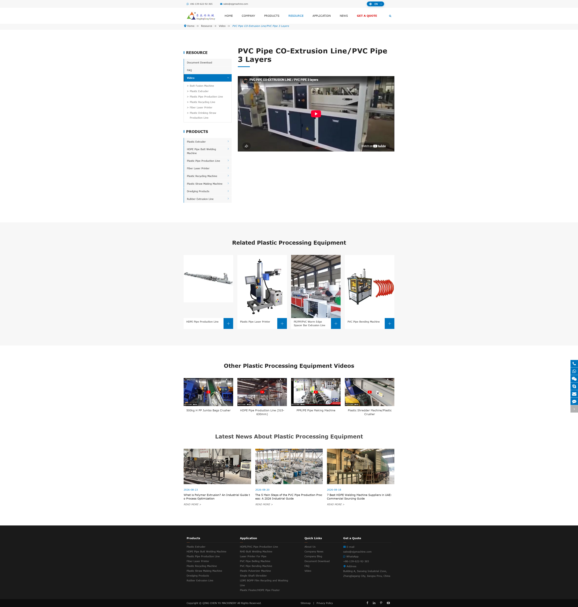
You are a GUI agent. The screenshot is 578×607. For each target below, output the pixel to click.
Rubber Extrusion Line (200, 199)
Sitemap (306, 603)
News (344, 15)
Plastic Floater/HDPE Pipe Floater (260, 590)
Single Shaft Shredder (253, 575)
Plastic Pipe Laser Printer (262, 322)
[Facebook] (367, 602)
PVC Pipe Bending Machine (370, 322)
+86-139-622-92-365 (201, 4)
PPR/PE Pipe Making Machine (316, 410)
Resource (295, 15)
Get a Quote (367, 15)
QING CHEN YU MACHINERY (219, 603)
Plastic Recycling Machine (202, 176)
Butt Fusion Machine (202, 85)
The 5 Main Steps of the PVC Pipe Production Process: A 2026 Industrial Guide (288, 496)
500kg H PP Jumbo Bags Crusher (208, 410)
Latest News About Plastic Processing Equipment (289, 436)
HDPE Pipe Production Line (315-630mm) (262, 412)
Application (321, 15)
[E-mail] (574, 393)
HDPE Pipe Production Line (208, 322)
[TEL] (574, 363)
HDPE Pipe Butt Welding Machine (206, 551)
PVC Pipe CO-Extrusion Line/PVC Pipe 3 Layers (260, 26)
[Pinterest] (381, 602)
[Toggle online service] (574, 409)
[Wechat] (574, 378)
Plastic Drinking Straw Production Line (203, 115)
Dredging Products (198, 191)
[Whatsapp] (574, 371)
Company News (314, 551)
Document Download (199, 62)
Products (271, 15)
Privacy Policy (325, 603)
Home (229, 15)
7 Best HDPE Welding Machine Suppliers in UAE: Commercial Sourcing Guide (359, 496)
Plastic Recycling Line (202, 102)
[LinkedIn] (374, 602)
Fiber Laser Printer (201, 107)
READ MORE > (192, 504)
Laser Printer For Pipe (253, 556)
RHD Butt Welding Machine (256, 551)
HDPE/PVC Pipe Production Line (259, 546)
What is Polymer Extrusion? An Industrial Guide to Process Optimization (217, 496)
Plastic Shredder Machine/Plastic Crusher (370, 412)
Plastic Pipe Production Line (206, 96)
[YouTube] (388, 602)
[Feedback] (574, 401)
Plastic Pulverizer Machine (255, 570)
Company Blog (313, 556)
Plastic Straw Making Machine (204, 183)
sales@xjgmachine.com (235, 4)
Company (248, 15)
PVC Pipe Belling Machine (255, 561)
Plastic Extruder (199, 91)
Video (222, 26)
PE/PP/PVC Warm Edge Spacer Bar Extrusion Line (316, 323)
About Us (310, 546)
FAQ (189, 70)
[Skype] (574, 386)
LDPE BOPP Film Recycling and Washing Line (264, 583)
